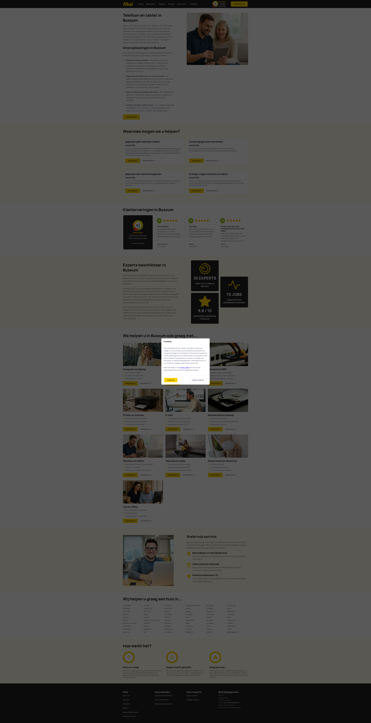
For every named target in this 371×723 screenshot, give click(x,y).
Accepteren (171, 380)
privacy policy (185, 367)
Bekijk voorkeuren (198, 380)
